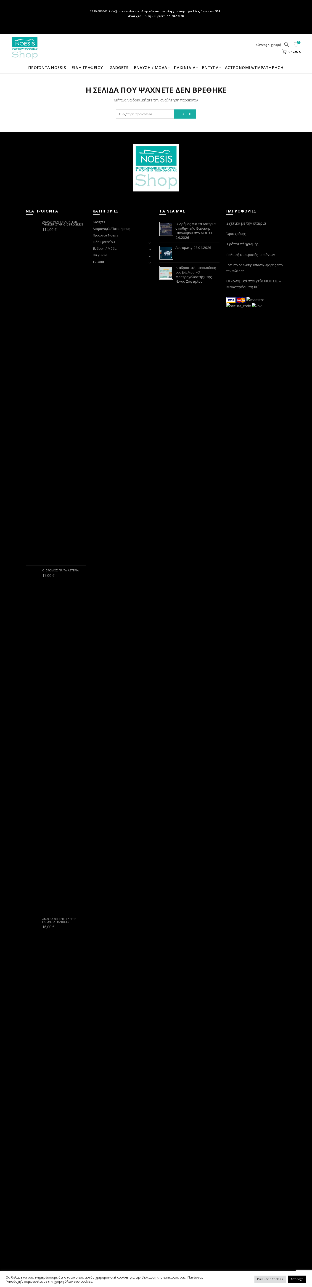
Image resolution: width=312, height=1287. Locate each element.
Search (185, 114)
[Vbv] (257, 305)
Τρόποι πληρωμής (242, 244)
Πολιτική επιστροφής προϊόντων (250, 254)
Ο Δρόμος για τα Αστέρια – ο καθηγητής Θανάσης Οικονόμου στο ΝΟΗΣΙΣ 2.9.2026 (196, 230)
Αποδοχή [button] (297, 1279)
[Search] (286, 44)
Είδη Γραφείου (104, 242)
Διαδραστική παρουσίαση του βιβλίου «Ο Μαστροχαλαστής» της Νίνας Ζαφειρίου (195, 274)
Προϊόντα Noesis (47, 67)
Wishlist (298, 42)
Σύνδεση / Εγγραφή (268, 45)
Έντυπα (98, 262)
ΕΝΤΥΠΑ (210, 67)
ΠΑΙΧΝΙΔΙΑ (185, 67)
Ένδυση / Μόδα (104, 248)
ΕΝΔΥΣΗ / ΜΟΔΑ (150, 67)
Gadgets (119, 67)
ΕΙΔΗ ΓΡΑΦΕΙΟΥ (87, 67)
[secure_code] (239, 305)
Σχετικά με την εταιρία (246, 223)
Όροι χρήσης (236, 233)
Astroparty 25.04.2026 (193, 247)
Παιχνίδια (100, 255)
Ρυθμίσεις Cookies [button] (270, 1279)
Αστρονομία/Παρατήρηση (254, 67)
